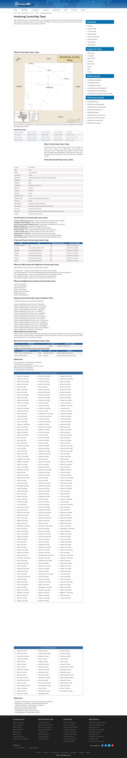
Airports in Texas (58, 134)
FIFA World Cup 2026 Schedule (95, 104)
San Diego (90, 61)
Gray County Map (65, 453)
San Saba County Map (44, 558)
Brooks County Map (65, 395)
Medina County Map (22, 520)
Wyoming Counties (44, 693)
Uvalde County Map (22, 582)
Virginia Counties (21, 691)
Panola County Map (65, 536)
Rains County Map (22, 544)
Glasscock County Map (66, 451)
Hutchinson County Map (66, 477)
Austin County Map (44, 381)
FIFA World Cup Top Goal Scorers (96, 115)
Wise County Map (65, 595)
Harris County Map (44, 464)
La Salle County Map (22, 501)
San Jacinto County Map (66, 555)
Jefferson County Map (66, 483)
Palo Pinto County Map (45, 536)
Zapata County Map (22, 600)
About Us (38, 752)
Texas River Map (58, 132)
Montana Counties (44, 672)
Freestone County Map (66, 445)
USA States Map (25, 13)
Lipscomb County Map (23, 507)
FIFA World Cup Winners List (95, 109)
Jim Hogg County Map (23, 485)
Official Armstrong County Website (23, 367)
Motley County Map (44, 528)
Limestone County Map (66, 504)
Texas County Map (19, 132)
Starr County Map (22, 566)
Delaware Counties (44, 656)
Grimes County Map (65, 456)
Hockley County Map (44, 472)
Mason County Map (22, 518)
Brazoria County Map (44, 392)
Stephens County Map (45, 566)
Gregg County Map (44, 456)
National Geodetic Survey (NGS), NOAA (25, 708)
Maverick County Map (66, 518)
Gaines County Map (44, 448)
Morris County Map (22, 528)
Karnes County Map (44, 488)
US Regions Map (91, 34)
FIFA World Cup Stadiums (94, 123)
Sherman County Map (23, 563)
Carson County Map (65, 403)
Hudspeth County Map (23, 477)
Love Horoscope (42, 732)
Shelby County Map (65, 560)
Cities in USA (91, 53)
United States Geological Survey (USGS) (25, 707)
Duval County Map (65, 432)
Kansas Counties (21, 664)
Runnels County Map (44, 552)
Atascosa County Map (23, 381)
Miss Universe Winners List (45, 725)
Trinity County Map (65, 576)
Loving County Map (22, 510)
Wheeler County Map (44, 590)
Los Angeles (90, 55)
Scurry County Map (22, 560)
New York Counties (44, 675)
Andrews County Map (44, 376)
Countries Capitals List (70, 729)
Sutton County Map (44, 568)
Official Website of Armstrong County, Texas (27, 710)
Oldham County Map (65, 534)
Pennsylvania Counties (45, 683)
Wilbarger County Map (23, 592)
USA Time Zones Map (93, 36)
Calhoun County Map (44, 400)
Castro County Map (44, 405)
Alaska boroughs (43, 651)
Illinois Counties (21, 661)
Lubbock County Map (44, 510)
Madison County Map (22, 515)
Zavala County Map (44, 600)
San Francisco (91, 63)
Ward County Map (22, 587)
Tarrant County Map (22, 571)
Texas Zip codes (70, 134)
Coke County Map (43, 411)
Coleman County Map (66, 411)
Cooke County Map (22, 419)
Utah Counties (42, 688)
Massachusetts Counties (67, 667)
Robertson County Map (66, 550)
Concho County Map (65, 416)
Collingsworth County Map (46, 413)
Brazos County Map (65, 392)
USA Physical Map (92, 39)
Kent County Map (65, 491)
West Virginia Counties (66, 691)
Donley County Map (44, 432)
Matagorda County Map (45, 518)
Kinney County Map (22, 496)
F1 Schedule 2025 (93, 739)
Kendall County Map (22, 491)
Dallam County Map (44, 424)
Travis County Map (44, 576)
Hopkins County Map (22, 475)
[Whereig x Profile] (109, 745)
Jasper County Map (22, 483)
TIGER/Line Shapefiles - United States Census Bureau (29, 705)
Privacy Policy (55, 752)
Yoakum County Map (44, 598)
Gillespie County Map (44, 451)
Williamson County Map (66, 592)
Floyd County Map (43, 443)
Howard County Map (65, 475)
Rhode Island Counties (66, 683)
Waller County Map (65, 584)
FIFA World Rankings (93, 112)
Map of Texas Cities (32, 132)
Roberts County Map (44, 550)
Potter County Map (44, 542)
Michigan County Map (23, 669)
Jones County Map (22, 488)
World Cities (56, 10)
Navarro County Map (22, 531)
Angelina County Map (66, 376)
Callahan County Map (66, 400)
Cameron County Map (23, 403)
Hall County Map (64, 459)
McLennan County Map (45, 512)
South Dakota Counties (45, 685)
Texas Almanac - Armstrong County (23, 364)
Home (15, 10)
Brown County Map (22, 397)
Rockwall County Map (23, 552)
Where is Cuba (17, 734)
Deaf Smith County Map (45, 427)
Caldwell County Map (22, 400)
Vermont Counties (65, 688)
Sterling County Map (65, 566)
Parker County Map (22, 539)
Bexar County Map (65, 387)
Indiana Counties (43, 661)
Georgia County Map (22, 659)
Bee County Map (21, 387)
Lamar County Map (22, 499)
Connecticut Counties (23, 656)
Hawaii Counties (43, 659)
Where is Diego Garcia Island (21, 739)
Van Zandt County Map (66, 582)
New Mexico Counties (44, 677)
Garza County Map (22, 451)
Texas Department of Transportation (24, 369)
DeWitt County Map (44, 429)
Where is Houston (46, 140)
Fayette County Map (65, 440)
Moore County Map (65, 526)
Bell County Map (43, 387)
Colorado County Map (66, 413)
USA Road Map (91, 42)
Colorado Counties (65, 653)
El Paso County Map (44, 437)
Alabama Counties (22, 651)
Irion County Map (21, 480)
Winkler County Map (44, 595)
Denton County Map (22, 429)
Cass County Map (22, 405)
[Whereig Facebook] (102, 745)
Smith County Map (44, 563)
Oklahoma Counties (65, 680)
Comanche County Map (45, 416)
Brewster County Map (23, 395)
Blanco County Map (22, 389)
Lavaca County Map (44, 501)
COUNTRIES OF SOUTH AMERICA (97, 91)
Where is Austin (58, 137)
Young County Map (65, 598)
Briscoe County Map (44, 395)
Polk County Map (21, 542)
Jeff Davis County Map (45, 483)
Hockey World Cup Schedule (96, 741)
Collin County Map (22, 413)
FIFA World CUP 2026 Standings (96, 117)
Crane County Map (22, 421)
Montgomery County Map (45, 526)
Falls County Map (21, 440)
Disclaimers (73, 752)
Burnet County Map (65, 397)
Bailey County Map (65, 381)
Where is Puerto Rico (18, 736)
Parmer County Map (44, 539)
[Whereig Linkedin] (105, 745)
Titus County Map (65, 574)
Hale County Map (43, 459)
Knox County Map (65, 496)
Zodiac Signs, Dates (43, 736)
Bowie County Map (22, 392)
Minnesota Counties (44, 669)
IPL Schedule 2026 (94, 734)
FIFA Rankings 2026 (94, 727)
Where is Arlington (46, 137)
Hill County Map (21, 472)
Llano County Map (65, 507)
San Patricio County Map (23, 558)
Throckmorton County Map (46, 574)
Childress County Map (45, 408)
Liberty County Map (44, 504)
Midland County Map (65, 520)
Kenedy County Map (44, 491)
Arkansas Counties (22, 653)
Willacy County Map (44, 592)
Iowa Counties (64, 661)
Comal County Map (22, 416)
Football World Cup (92, 101)
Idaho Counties (64, 659)
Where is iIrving (58, 140)
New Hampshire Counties (67, 675)
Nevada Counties (21, 675)
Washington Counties (44, 691)
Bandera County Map (22, 384)
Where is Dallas (18, 137)
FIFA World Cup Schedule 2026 (97, 722)
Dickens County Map (65, 429)
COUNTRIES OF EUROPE (94, 80)
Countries (45, 10)
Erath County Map (65, 437)
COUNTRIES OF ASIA (93, 83)
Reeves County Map (65, 547)
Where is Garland (32, 140)
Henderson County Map (45, 469)
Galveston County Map (66, 448)
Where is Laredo (70, 140)
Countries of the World (70, 732)
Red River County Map (45, 547)
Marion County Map (44, 515)
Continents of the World (70, 734)
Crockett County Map (44, 421)
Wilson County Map (22, 595)
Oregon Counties (21, 683)
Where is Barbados (18, 729)
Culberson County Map (23, 424)
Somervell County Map (66, 563)
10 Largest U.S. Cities (44, 722)
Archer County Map (44, 379)
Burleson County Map (44, 397)
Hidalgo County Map (65, 469)
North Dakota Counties (23, 680)
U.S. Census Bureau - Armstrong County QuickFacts (28, 362)
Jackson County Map (65, 480)
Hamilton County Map (23, 461)
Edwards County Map (66, 435)
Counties (37, 13)
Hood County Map (65, 472)
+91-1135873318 (20, 747)
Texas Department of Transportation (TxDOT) (27, 712)
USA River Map (91, 44)
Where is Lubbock (32, 134)
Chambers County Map (66, 405)
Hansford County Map (44, 461)
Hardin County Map (22, 464)
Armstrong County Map (66, 379)
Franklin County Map (44, 445)
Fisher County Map (22, 443)
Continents (35, 10)
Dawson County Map (22, 427)
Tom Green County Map (23, 576)
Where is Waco (45, 134)
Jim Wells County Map (44, 485)
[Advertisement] (48, 38)
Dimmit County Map (22, 432)
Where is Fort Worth (32, 137)
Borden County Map (44, 389)
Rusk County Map (65, 552)
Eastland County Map (23, 435)
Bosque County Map (65, 389)
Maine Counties (21, 667)
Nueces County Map (22, 534)
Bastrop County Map (44, 384)
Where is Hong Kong (18, 722)
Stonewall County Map (23, 568)
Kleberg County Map (44, 496)
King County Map (65, 493)
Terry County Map (22, 574)
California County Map (45, 653)
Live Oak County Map (44, 507)
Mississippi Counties (65, 669)
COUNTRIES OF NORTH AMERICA (97, 88)
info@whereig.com (34, 747)
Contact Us (46, 752)
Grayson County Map (22, 456)
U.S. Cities (74, 10)
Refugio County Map (22, 550)
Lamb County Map (43, 499)
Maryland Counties (44, 667)
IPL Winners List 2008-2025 (96, 736)
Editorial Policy (64, 752)
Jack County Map (43, 480)
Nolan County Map (65, 531)
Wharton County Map (23, 590)
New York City (91, 58)
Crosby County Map (65, 421)
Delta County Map (65, 427)
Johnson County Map (66, 485)
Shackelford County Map (45, 560)
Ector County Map (43, 435)
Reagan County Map (65, 544)
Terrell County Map (65, 571)
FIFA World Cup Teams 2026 (95, 120)
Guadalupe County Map (23, 459)
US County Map (91, 31)
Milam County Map (22, 523)
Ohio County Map (43, 680)
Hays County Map (65, 467)
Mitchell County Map (65, 523)
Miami (89, 69)
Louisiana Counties (65, 664)
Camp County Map (44, 403)
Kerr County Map (21, 493)
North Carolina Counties (66, 677)
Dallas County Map (65, 424)
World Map (24, 10)
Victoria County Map (22, 584)
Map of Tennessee (65, 685)
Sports (83, 10)
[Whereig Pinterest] (112, 745)
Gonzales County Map (44, 453)
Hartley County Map (22, 467)
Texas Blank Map (46, 132)
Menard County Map (44, 520)
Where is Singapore (18, 725)
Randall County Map (44, 544)
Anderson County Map (23, 376)
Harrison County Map (66, 464)
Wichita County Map (65, 590)
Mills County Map (43, 523)
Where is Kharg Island (69, 722)
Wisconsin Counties (22, 693)
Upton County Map (65, 579)
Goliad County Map (22, 453)
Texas (32, 13)
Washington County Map (45, 587)
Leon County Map (22, 504)
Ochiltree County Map (45, 534)
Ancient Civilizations (69, 741)
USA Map (89, 26)
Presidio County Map (65, 542)
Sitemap (88, 752)
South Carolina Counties (23, 685)
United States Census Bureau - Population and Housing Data (31, 703)
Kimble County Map (44, 493)
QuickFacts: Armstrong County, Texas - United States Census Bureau (34, 701)
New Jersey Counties (23, 677)
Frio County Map (21, 448)
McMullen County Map (66, 512)
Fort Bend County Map (23, 445)
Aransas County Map (22, 379)
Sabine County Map (22, 555)
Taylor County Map (44, 571)
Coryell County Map (44, 419)
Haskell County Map (44, 467)
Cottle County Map (65, 419)
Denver (89, 66)
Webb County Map (65, 587)
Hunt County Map (43, 477)
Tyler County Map (22, 579)
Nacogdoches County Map (67, 528)
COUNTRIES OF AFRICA (94, 85)
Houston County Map (44, 475)
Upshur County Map (44, 579)
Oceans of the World (69, 725)
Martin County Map (65, 515)
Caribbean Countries (69, 736)
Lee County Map (64, 501)
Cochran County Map (22, 411)
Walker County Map (44, 584)
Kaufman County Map (66, 488)
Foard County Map (65, 443)
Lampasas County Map (66, 499)
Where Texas (18, 134)
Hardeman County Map (66, 461)
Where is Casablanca (44, 734)
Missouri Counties (22, 672)
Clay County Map (64, 408)
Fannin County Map (44, 440)
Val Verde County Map (45, 582)
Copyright (81, 752)
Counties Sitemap (43, 739)
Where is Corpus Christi (72, 137)
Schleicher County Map (66, 558)
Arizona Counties (64, 651)
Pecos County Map (65, 539)
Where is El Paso (19, 140)
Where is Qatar (17, 727)
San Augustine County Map (46, 555)
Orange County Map (22, 536)
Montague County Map (23, 526)
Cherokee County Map (23, 408)
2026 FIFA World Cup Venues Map (96, 107)
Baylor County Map (65, 384)
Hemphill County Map (23, 469)
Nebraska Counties (65, 672)
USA (19, 13)
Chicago (89, 71)
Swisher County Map (65, 568)
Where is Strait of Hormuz (45, 727)
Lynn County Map (65, 510)
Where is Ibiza (17, 732)
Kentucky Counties (44, 664)
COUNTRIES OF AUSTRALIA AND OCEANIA (99, 93)
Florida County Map (65, 656)
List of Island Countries (70, 739)
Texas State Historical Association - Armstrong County (29, 366)
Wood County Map (22, 598)
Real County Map (21, 547)
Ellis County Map (21, 437)
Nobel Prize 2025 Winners (45, 729)
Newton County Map (44, 531)
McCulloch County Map (23, 512)
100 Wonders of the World (71, 727)
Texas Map (69, 132)
